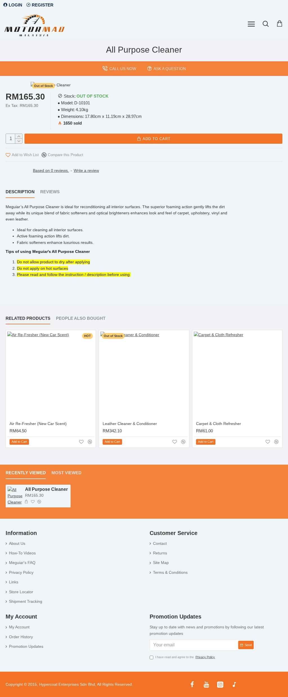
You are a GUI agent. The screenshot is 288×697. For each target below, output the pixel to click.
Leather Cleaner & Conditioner (130, 423)
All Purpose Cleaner (46, 489)
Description (20, 191)
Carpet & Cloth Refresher (218, 423)
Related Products (28, 318)
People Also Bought (80, 318)
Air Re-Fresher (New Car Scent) (38, 423)
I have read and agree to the (185, 657)
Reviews (50, 191)
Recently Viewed (26, 472)
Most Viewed (66, 472)
